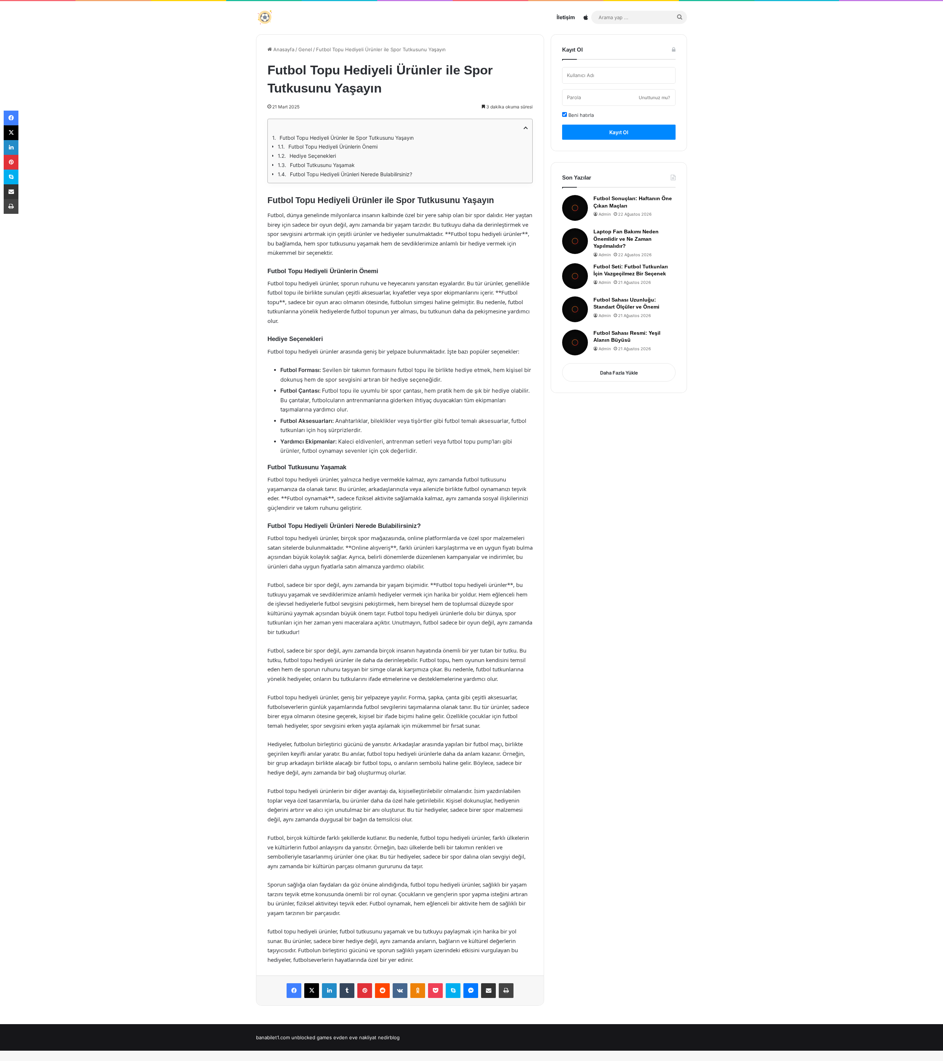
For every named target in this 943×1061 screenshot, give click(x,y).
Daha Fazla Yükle (619, 373)
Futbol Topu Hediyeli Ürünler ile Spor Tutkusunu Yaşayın (347, 138)
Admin (605, 214)
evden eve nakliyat (354, 1037)
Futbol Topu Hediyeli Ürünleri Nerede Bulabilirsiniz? (351, 174)
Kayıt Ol (618, 132)
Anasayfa (283, 49)
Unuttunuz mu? (654, 97)
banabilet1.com (273, 1037)
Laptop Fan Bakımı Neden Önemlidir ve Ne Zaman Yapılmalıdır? (626, 239)
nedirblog (389, 1037)
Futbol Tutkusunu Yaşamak (322, 165)
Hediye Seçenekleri (313, 156)
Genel (305, 49)
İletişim (566, 17)
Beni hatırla (580, 115)
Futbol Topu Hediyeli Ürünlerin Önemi (333, 146)
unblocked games (311, 1037)
